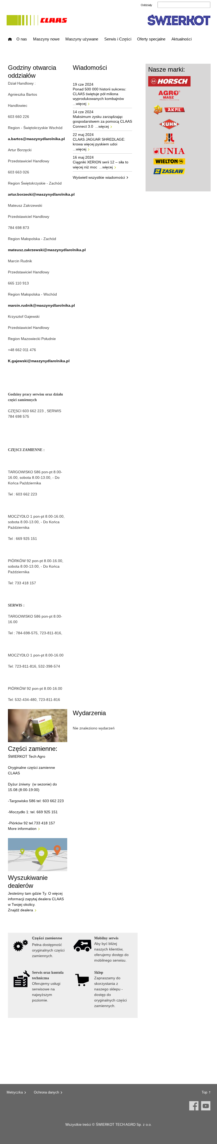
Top (204, 1092)
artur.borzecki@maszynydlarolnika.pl (41, 194)
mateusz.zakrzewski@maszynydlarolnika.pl (47, 250)
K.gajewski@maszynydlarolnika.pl (39, 361)
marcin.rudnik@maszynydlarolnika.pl (41, 305)
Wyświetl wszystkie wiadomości (99, 177)
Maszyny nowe (46, 39)
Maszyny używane (81, 39)
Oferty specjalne (151, 39)
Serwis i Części (117, 39)
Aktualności (181, 39)
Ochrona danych (46, 1092)
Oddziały (146, 5)
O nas (21, 39)
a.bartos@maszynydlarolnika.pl (36, 139)
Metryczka (15, 1092)
